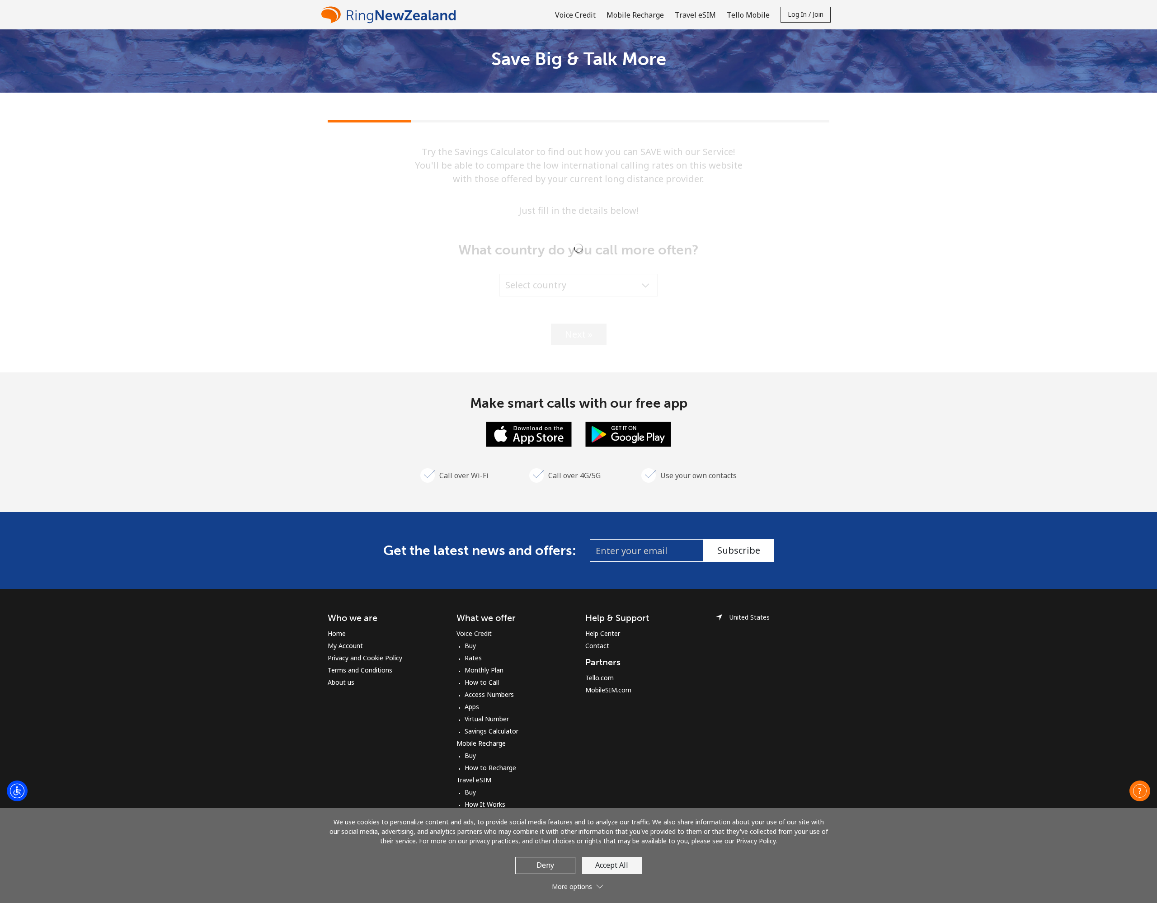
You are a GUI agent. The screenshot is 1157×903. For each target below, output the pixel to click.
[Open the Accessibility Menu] (17, 791)
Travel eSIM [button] (695, 15)
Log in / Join (805, 14)
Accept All (611, 865)
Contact (597, 645)
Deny (545, 865)
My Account (345, 645)
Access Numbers (489, 694)
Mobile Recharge (481, 743)
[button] (1139, 791)
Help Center (602, 633)
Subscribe (738, 550)
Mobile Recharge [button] (635, 15)
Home (337, 633)
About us (341, 682)
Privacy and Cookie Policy (365, 658)
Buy (470, 645)
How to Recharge (490, 767)
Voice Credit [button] (575, 15)
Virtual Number (487, 719)
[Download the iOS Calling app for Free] (529, 433)
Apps (472, 706)
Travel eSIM (473, 780)
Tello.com (599, 677)
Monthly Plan (484, 670)
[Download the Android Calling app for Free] (628, 433)
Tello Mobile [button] (748, 15)
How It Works (485, 804)
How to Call (482, 682)
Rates (473, 658)
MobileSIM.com (608, 690)
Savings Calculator (491, 731)
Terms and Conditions (360, 670)
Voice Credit (474, 633)
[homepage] (391, 14)
